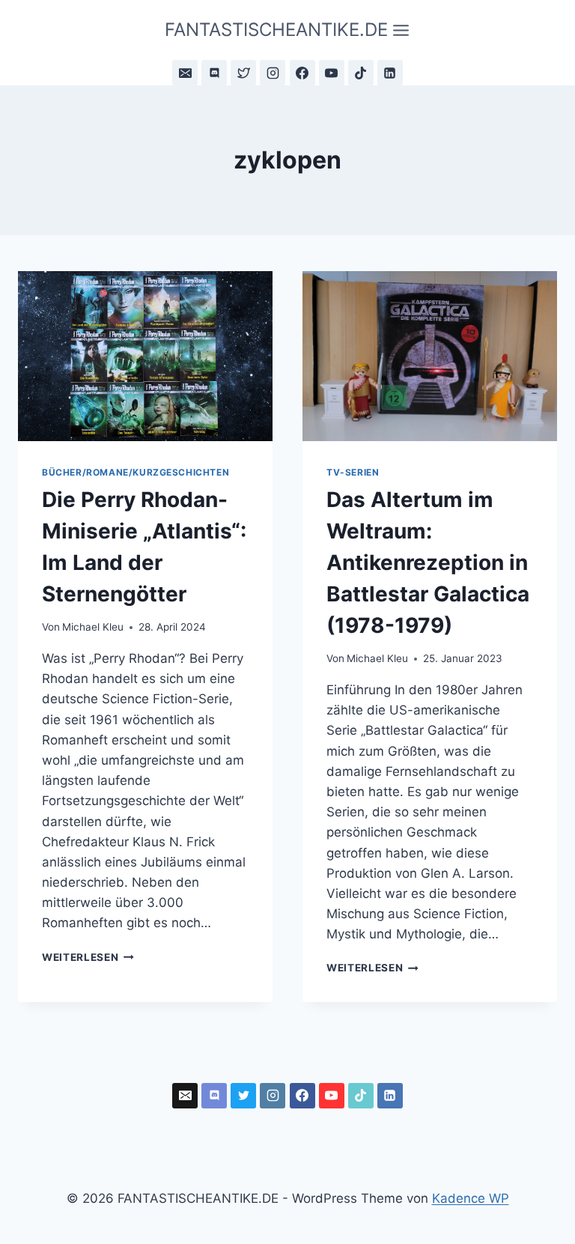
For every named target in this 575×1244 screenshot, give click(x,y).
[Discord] (214, 72)
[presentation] (145, 356)
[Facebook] (302, 72)
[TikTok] (361, 72)
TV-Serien (352, 472)
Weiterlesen (88, 957)
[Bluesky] (243, 72)
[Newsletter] (185, 72)
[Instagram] (272, 72)
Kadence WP (470, 1198)
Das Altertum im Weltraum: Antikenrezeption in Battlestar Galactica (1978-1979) (427, 562)
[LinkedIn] (390, 72)
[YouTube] (331, 72)
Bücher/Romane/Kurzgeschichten (135, 472)
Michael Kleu (93, 627)
